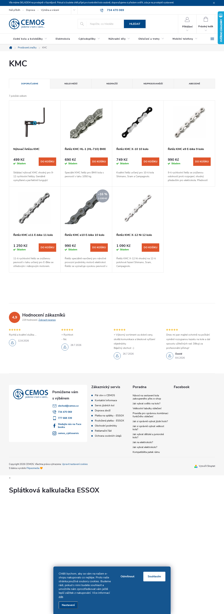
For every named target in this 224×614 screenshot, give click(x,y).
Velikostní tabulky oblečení (147, 408)
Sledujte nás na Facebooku (69, 425)
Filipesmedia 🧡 (35, 468)
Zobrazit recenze (47, 320)
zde (61, 597)
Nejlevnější (70, 83)
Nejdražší (112, 83)
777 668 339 (65, 418)
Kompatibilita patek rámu (146, 452)
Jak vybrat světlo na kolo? (146, 403)
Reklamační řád (103, 430)
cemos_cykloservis (68, 433)
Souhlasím (154, 576)
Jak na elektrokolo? (143, 442)
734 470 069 (65, 412)
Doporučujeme (29, 83)
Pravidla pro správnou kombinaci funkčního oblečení (150, 415)
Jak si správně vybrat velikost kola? (148, 428)
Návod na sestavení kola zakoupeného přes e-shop (147, 397)
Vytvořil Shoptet (207, 466)
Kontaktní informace (106, 400)
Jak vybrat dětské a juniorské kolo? (148, 436)
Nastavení (68, 605)
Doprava (30, 10)
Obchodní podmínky (106, 425)
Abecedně (194, 83)
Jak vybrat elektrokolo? (145, 447)
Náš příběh (14, 10)
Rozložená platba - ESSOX (109, 420)
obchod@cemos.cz (68, 405)
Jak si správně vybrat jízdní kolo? (150, 421)
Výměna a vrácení (50, 10)
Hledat (134, 24)
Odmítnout (127, 576)
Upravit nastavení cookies (75, 464)
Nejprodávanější (153, 83)
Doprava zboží (102, 410)
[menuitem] (30, 39)
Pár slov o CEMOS (105, 395)
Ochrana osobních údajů (108, 436)
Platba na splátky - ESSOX (109, 415)
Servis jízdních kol (104, 405)
